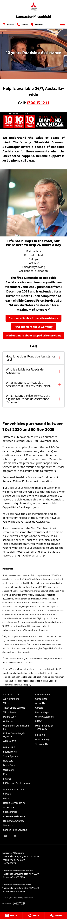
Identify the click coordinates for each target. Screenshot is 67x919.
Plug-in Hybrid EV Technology (44, 727)
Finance (7, 778)
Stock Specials (10, 756)
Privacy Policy (42, 739)
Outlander (8, 721)
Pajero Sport (9, 716)
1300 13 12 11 (38, 102)
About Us (40, 703)
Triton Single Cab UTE (14, 707)
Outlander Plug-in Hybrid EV (16, 727)
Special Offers (10, 751)
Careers (39, 707)
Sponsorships (10, 811)
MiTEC (38, 721)
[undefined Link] (15, 836)
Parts (6, 798)
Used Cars (8, 769)
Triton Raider (10, 712)
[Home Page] (33, 7)
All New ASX (9, 741)
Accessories (9, 807)
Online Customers (44, 716)
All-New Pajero (11, 698)
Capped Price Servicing (15, 829)
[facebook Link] (10, 836)
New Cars (8, 760)
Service (7, 793)
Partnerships (42, 712)
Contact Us (41, 698)
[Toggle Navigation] (62, 24)
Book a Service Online (14, 802)
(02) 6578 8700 (17, 859)
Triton (6, 703)
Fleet (6, 774)
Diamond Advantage (14, 820)
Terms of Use (42, 744)
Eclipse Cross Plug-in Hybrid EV (14, 735)
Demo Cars (9, 765)
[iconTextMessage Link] (5, 836)
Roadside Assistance (14, 816)
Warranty (8, 825)
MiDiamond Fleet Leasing (16, 783)
